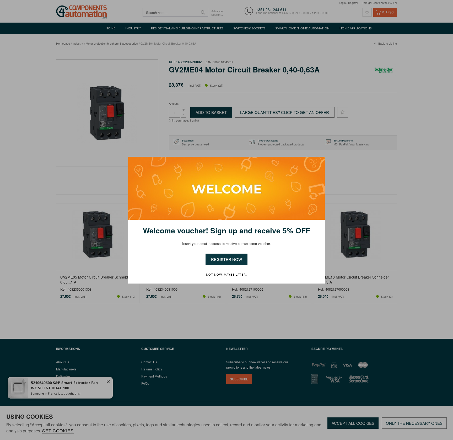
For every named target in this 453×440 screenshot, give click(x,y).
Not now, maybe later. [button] (226, 274)
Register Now (226, 259)
